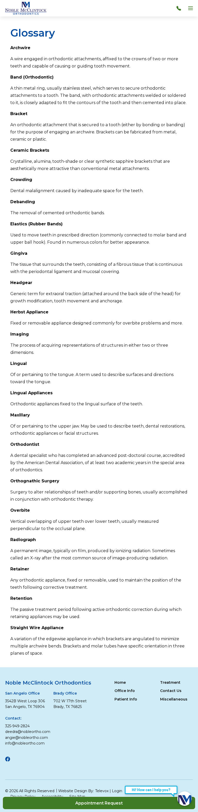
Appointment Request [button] (99, 803)
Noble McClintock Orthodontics (48, 683)
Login (117, 791)
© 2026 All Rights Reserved (29, 791)
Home (120, 682)
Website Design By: (76, 791)
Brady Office (65, 693)
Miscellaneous (173, 699)
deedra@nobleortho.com (27, 731)
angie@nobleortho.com (26, 737)
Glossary (32, 33)
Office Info (124, 690)
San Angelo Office (22, 693)
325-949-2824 (17, 726)
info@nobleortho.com (25, 743)
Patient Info (125, 699)
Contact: (13, 718)
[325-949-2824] (180, 8)
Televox (102, 791)
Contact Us (171, 690)
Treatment (170, 682)
